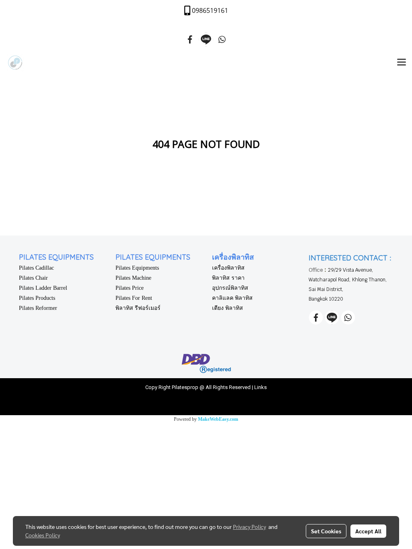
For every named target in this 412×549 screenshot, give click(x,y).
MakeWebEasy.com (218, 419)
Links (260, 387)
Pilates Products (37, 298)
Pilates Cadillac (36, 268)
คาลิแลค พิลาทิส (232, 298)
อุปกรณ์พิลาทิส (230, 288)
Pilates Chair (33, 278)
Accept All (368, 531)
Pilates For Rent (133, 298)
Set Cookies (326, 531)
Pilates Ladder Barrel (43, 288)
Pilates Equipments (137, 268)
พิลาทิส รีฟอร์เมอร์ (138, 308)
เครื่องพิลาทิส (228, 268)
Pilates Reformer (38, 308)
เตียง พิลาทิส (227, 308)
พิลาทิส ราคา (228, 278)
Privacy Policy (249, 526)
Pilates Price (129, 288)
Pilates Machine (133, 278)
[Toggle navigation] (401, 63)
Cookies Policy (42, 535)
